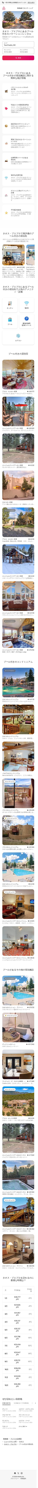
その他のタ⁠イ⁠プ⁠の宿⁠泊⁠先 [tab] (21, 1403)
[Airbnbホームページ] (3, 8)
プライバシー (15, 1478)
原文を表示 (31, 2)
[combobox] (18, 45)
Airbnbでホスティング (25, 8)
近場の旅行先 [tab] (6, 1403)
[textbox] (10, 52)
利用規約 (23, 1478)
